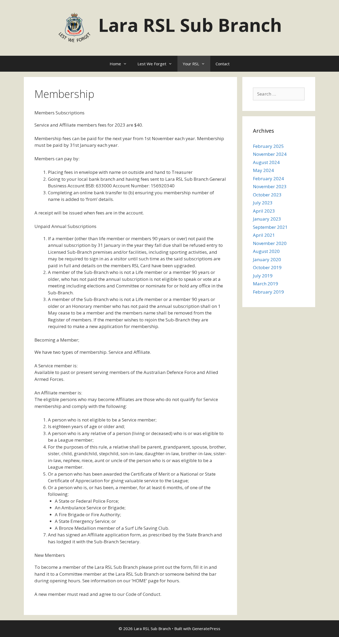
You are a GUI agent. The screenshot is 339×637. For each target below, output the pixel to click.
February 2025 (268, 146)
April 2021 (264, 235)
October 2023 (267, 195)
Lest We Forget (151, 63)
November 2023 (270, 186)
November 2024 (270, 154)
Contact (223, 63)
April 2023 (264, 211)
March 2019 (265, 284)
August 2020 (266, 251)
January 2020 (267, 259)
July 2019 (263, 276)
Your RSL (191, 63)
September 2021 (270, 227)
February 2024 (268, 178)
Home (115, 63)
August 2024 (266, 162)
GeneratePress (206, 628)
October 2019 (267, 267)
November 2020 (270, 243)
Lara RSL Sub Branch (190, 24)
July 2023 (263, 203)
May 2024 (263, 170)
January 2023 (267, 219)
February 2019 (268, 292)
